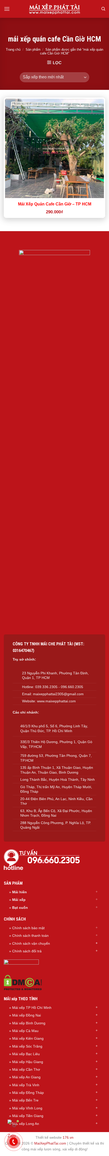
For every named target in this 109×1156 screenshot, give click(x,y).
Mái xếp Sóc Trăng (27, 1046)
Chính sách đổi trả (27, 951)
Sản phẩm (33, 49)
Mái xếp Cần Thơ (26, 1069)
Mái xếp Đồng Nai (26, 1015)
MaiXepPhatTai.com (50, 1143)
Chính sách (21, 943)
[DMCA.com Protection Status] (23, 982)
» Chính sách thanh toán (29, 936)
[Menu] (7, 9)
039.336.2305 (46, 687)
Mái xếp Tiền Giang (27, 1116)
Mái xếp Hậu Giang (27, 1062)
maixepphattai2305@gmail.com (58, 694)
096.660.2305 (72, 687)
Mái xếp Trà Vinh (25, 1085)
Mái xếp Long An (25, 1124)
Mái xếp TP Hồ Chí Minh (31, 1008)
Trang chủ (13, 49)
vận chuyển (40, 943)
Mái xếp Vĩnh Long (27, 1108)
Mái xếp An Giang (26, 1077)
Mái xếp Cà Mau (25, 1031)
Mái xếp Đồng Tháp (28, 1093)
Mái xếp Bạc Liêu (26, 1054)
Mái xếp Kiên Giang (28, 1038)
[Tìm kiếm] (103, 9)
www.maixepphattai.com (56, 701)
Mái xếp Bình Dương (28, 1023)
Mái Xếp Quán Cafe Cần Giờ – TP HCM (54, 204)
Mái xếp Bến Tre (25, 1100)
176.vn (68, 1137)
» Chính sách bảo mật (27, 928)
